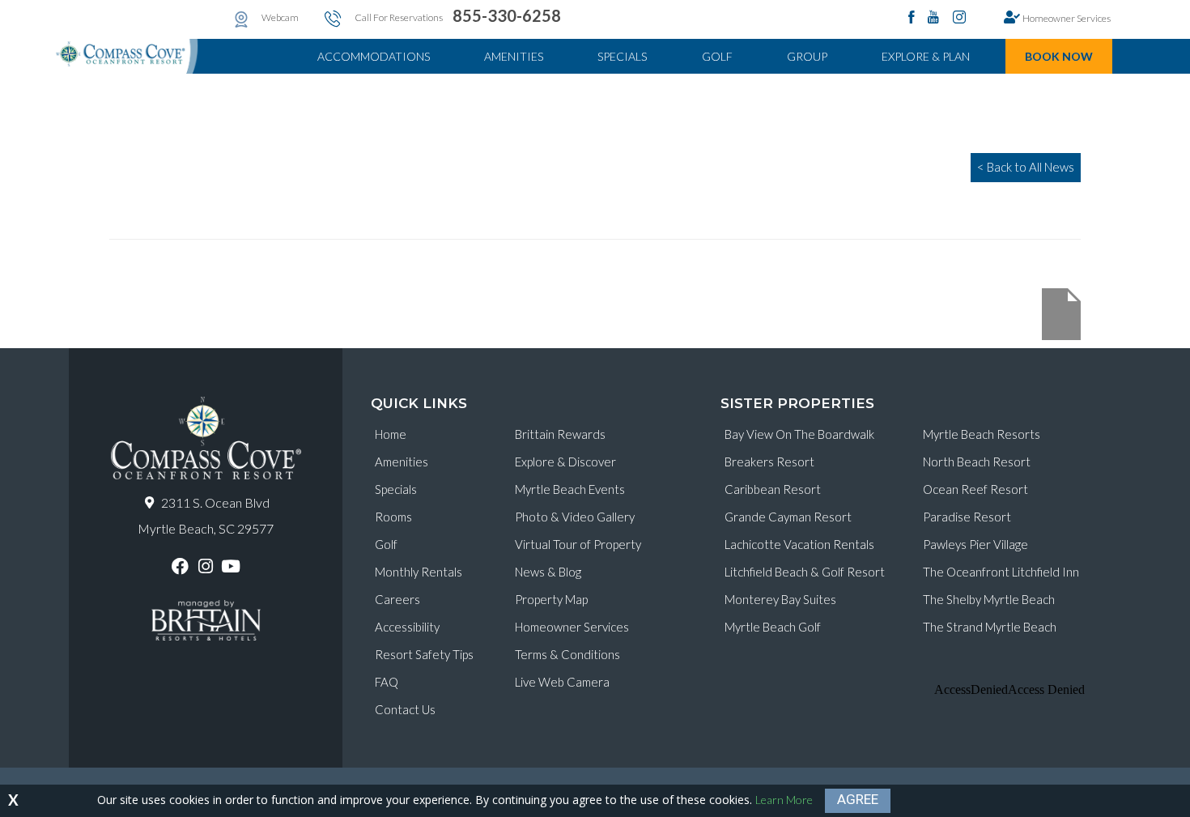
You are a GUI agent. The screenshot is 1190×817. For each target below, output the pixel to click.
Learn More (784, 799)
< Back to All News (1025, 167)
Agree (857, 799)
